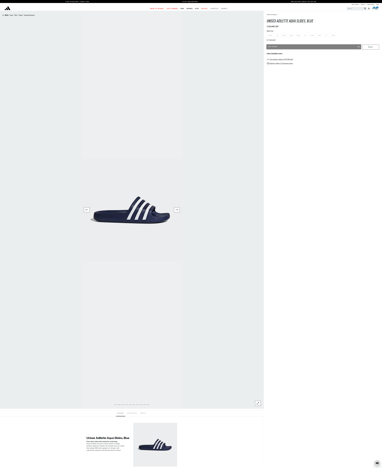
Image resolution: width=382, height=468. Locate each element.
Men (16, 15)
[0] (372, 8)
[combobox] (357, 8)
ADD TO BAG (272, 46)
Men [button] (182, 8)
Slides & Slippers (29, 15)
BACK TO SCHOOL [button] (157, 8)
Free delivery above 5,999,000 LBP (281, 59)
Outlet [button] (204, 8)
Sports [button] (224, 8)
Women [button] (189, 8)
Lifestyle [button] (214, 8)
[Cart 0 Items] (376, 8)
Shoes (20, 15)
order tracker (370, 4)
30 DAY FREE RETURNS (190, 1)
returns (363, 4)
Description (132, 413)
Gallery (120, 413)
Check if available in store (274, 53)
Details (143, 413)
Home (11, 15)
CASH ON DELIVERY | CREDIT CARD (77, 1)
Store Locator (355, 4)
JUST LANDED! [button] (172, 8)
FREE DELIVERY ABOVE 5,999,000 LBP (303, 1)
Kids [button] (197, 8)
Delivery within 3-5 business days (281, 63)
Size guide (272, 40)
